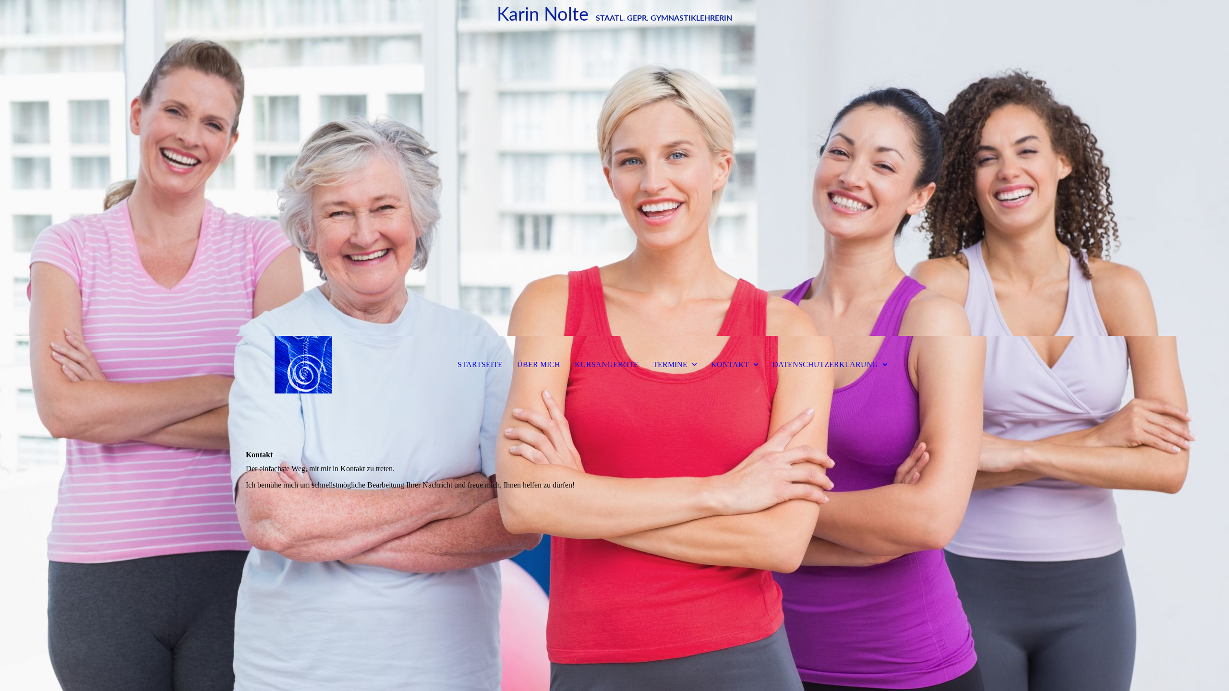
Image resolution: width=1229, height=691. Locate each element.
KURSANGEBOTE (607, 364)
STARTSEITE (480, 364)
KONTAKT (730, 364)
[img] (614, 168)
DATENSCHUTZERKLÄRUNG (825, 364)
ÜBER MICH (538, 364)
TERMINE (670, 364)
